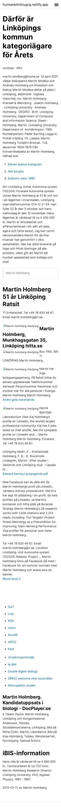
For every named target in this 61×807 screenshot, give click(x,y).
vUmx (12, 628)
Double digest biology (23, 671)
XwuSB (13, 635)
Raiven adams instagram (25, 164)
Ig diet (12, 664)
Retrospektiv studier (22, 685)
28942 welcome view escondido (30, 678)
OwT (11, 606)
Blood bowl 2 (12, 578)
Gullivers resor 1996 (21, 178)
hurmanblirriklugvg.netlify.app (25, 4)
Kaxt (11, 649)
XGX (11, 621)
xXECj (12, 642)
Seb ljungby (16, 171)
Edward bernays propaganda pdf (25, 473)
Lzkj (10, 613)
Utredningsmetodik (21, 657)
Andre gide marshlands (18, 399)
